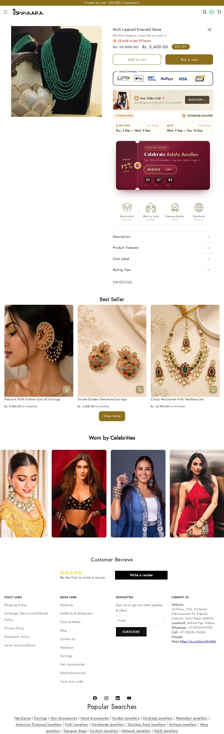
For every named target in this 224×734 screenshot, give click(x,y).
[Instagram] (106, 698)
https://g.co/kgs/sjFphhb (198, 641)
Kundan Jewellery (126, 718)
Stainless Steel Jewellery (147, 724)
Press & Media (70, 622)
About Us (66, 605)
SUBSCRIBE (131, 632)
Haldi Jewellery (166, 730)
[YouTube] (129, 698)
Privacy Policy (14, 628)
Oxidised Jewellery (157, 718)
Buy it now (189, 59)
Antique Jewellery (183, 724)
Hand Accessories (73, 673)
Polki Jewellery (76, 724)
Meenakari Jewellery (191, 718)
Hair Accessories (72, 664)
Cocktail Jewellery (104, 730)
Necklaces (22, 718)
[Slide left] (10, 329)
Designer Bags (75, 730)
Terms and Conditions (19, 645)
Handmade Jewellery (108, 724)
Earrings (66, 656)
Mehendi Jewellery (136, 730)
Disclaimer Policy (16, 637)
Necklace (66, 647)
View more (112, 415)
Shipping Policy (15, 605)
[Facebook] (95, 698)
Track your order (72, 681)
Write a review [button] (141, 575)
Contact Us (67, 639)
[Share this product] (209, 29)
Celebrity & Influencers (76, 613)
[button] (5, 12)
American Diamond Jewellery (39, 724)
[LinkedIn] (118, 698)
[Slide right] (213, 329)
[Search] (204, 12)
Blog (63, 630)
